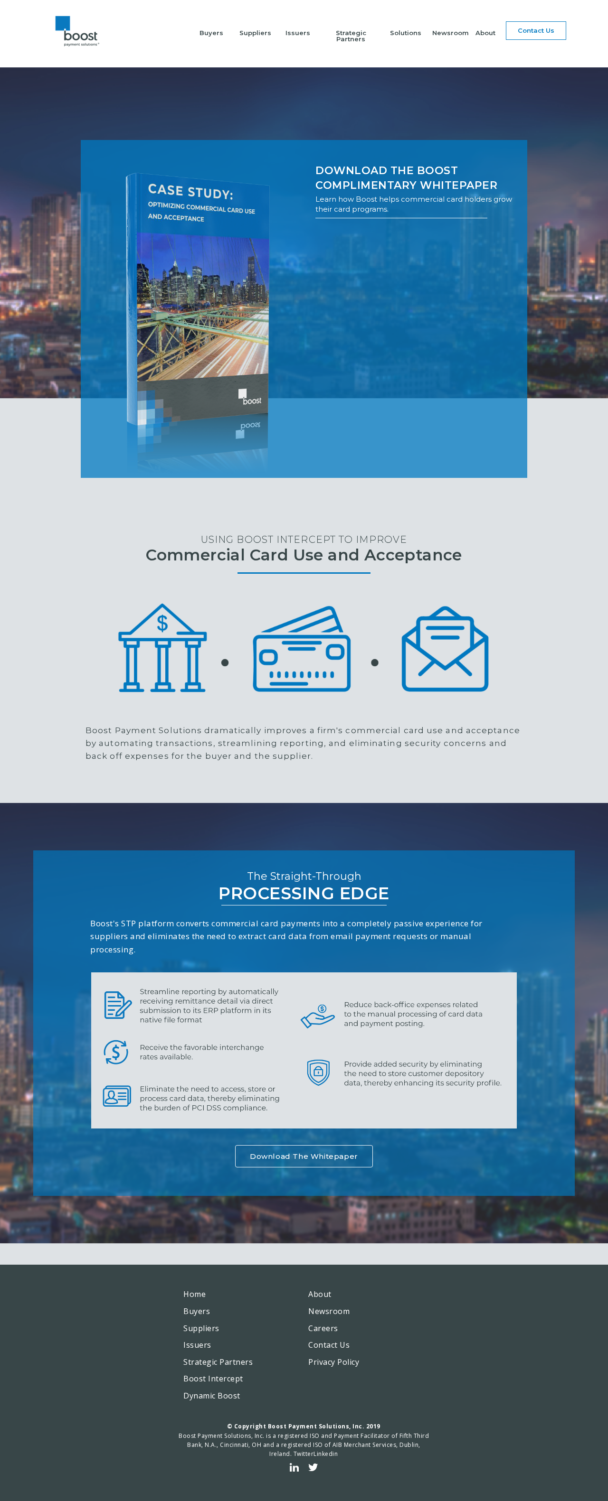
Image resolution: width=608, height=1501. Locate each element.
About (485, 33)
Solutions (405, 33)
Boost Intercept (213, 1378)
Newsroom (450, 33)
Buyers (211, 33)
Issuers (297, 33)
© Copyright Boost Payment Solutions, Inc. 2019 (303, 1426)
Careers (323, 1328)
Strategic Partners (351, 36)
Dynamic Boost (211, 1395)
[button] (536, 30)
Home (194, 1294)
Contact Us (329, 1345)
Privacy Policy (333, 1362)
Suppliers (255, 33)
